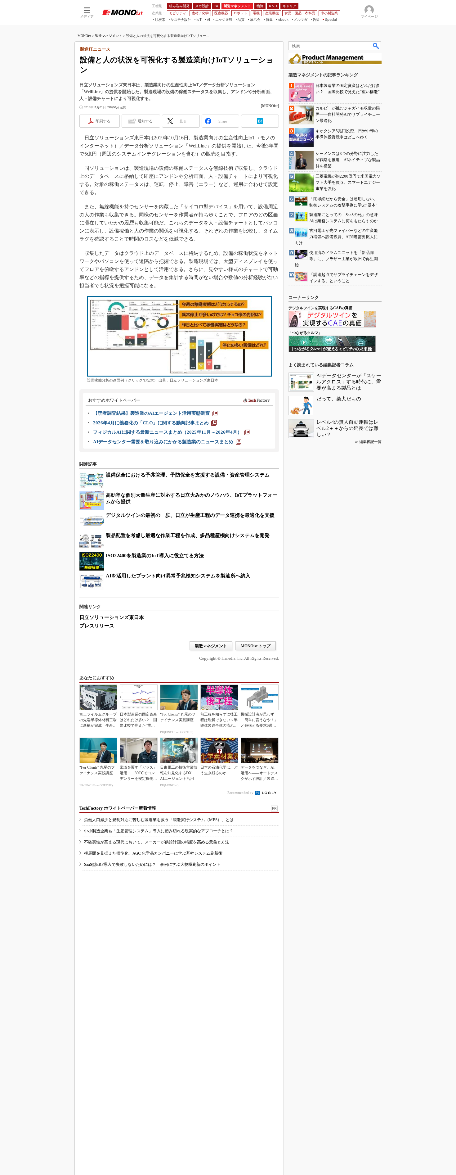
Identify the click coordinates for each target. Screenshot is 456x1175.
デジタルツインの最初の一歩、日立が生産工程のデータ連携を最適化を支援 (190, 515)
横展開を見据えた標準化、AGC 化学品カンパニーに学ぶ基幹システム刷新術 (153, 853)
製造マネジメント (108, 36)
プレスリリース (96, 625)
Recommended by (240, 792)
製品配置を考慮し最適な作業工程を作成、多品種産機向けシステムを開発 (188, 535)
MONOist (84, 36)
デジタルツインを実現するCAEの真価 (320, 308)
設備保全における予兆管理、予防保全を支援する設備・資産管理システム (188, 474)
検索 (376, 45)
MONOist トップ (255, 646)
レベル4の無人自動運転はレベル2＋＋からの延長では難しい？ (347, 428)
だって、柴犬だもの (338, 398)
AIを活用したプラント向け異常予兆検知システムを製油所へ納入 (178, 575)
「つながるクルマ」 (305, 333)
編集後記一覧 (370, 442)
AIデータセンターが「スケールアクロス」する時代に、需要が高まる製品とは (348, 382)
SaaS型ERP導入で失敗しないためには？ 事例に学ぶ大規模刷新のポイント (152, 864)
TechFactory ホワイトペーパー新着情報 (117, 808)
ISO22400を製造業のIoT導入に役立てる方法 (155, 555)
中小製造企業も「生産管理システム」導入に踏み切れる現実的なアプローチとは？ (158, 831)
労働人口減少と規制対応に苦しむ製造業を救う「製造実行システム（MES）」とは (159, 819)
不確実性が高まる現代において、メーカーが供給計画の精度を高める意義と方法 (156, 842)
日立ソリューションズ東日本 (111, 617)
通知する (145, 121)
